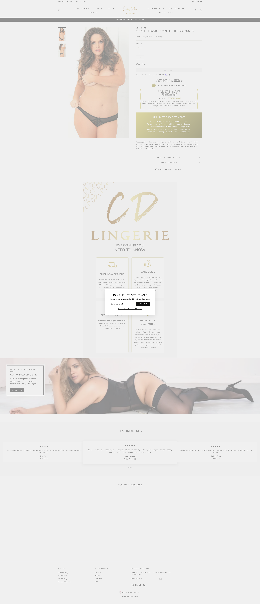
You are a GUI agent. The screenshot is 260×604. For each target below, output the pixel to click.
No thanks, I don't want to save (130, 309)
